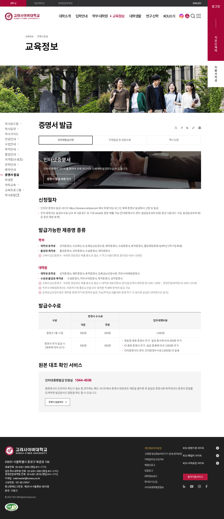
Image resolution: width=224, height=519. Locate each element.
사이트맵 (198, 15)
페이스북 (182, 128)
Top (217, 481)
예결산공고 (149, 465)
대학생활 (135, 16)
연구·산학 (152, 16)
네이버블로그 (187, 128)
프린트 (199, 128)
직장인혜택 (215, 44)
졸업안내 (10, 154)
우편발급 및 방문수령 (120, 140)
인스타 (181, 15)
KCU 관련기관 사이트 (193, 448)
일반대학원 (39, 3)
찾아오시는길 (150, 481)
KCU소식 (169, 16)
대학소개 (65, 16)
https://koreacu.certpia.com (83, 208)
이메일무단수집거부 (154, 459)
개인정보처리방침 (153, 448)
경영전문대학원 (65, 3)
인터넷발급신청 (66, 140)
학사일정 (10, 129)
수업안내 (10, 144)
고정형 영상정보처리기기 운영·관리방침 (163, 453)
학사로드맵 (12, 124)
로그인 (216, 6)
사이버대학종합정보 (154, 487)
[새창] (11, 507)
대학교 (13, 3)
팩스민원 (174, 140)
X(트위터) (175, 128)
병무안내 (10, 169)
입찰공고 (148, 470)
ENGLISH (197, 3)
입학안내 (81, 16)
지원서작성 (215, 74)
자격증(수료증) (14, 159)
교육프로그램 (13, 190)
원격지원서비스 (195, 476)
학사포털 (10, 195)
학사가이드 (12, 134)
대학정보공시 (150, 476)
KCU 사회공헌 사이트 (193, 463)
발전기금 (187, 15)
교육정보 (118, 16)
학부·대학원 (100, 16)
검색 (192, 15)
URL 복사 (193, 128)
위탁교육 (10, 185)
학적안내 (10, 149)
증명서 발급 (12, 175)
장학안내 (10, 164)
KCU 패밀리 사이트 (192, 455)
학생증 (9, 180)
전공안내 (10, 139)
